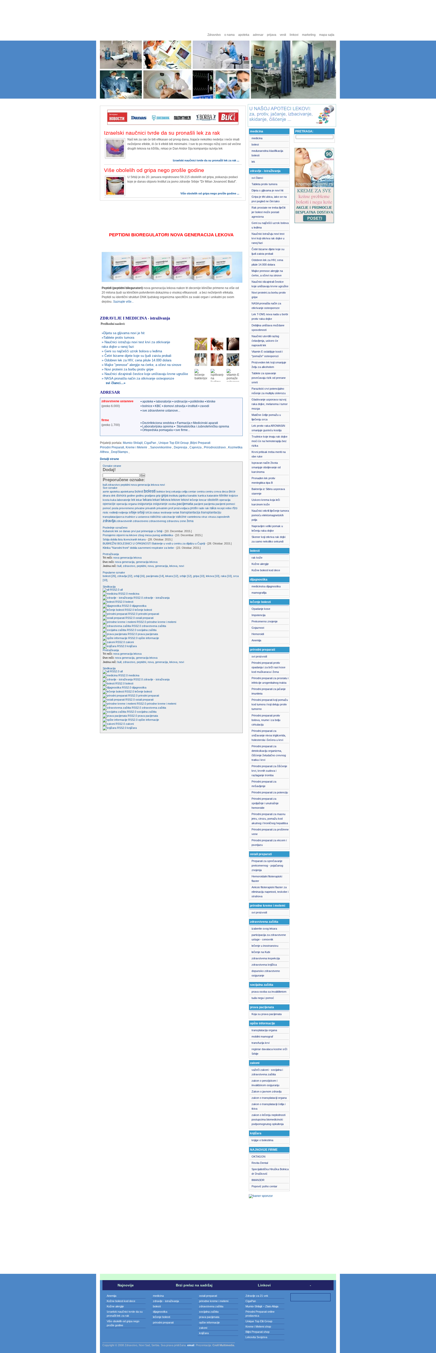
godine (131, 495)
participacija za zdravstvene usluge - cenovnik (269, 937)
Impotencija (258, 615)
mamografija (259, 592)
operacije (109, 503)
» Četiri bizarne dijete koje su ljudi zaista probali (136, 356)
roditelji (113, 512)
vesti (283, 35)
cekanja (176, 491)
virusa (212, 516)
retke (228, 508)
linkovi (294, 35)
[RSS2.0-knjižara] (114, 646)
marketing (309, 35)
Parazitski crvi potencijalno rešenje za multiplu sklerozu (269, 391)
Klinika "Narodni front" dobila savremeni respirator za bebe (138, 547)
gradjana (150, 495)
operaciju (121, 503)
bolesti (150, 491)
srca (148, 512)
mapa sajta (326, 35)
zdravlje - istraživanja (157, 597)
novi (162, 484)
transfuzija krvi (260, 1042)
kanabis (192, 495)
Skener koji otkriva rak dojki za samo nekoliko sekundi (268, 539)
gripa (164, 495)
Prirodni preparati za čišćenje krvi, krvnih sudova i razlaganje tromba (269, 771)
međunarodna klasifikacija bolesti (267, 153)
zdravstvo (113, 484)
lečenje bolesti (143, 609)
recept (221, 508)
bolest (139, 491)
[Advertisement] (218, 14)
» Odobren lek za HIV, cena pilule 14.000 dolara (136, 360)
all (121, 589)
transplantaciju (211, 512)
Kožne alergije (260, 563)
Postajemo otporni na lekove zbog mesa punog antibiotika (138, 535)
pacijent (198, 503)
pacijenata (185, 504)
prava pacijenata (148, 634)
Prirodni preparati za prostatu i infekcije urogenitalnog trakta (270, 680)
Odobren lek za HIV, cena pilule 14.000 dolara (267, 262)
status (156, 512)
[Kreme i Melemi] (314, 222)
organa (132, 503)
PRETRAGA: (304, 131)
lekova (155, 484)
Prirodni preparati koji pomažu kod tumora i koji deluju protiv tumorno (270, 704)
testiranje (166, 512)
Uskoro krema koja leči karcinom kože (266, 502)
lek (133, 500)
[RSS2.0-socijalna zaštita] (119, 629)
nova (134, 484)
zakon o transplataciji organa (269, 1097)
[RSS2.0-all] (111, 589)
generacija (144, 484)
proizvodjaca (181, 508)
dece (232, 491)
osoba (172, 503)
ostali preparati (144, 617)
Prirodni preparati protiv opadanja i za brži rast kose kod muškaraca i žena (268, 667)
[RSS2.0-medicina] (115, 593)
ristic (105, 512)
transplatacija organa (264, 1030)
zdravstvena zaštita (154, 625)
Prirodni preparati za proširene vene (270, 832)
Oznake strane (112, 465)
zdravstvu (173, 521)
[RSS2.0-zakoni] (114, 642)
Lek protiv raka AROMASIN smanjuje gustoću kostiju (268, 428)
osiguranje (160, 503)
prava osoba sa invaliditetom (269, 991)
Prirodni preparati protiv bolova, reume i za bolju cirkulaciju (266, 720)
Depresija (180, 447)
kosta (106, 499)
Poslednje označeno (115, 527)
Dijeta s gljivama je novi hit (267, 190)
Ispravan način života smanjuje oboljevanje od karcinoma (266, 467)
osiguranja (145, 504)
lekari (156, 500)
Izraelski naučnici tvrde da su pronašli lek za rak (162, 133)
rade (201, 508)
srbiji (141, 512)
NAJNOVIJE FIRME (264, 1150)
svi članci (257, 177)
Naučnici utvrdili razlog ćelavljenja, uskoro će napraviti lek (265, 341)
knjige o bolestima (262, 1140)
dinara (106, 495)
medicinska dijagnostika (266, 586)
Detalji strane (109, 459)
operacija (224, 499)
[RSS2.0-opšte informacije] (120, 638)
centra (201, 491)
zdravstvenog (157, 521)
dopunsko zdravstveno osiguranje (266, 973)
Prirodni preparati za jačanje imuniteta (269, 691)
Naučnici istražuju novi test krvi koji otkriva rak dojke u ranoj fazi (268, 238)
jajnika (183, 495)
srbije (133, 512)
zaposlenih (223, 516)
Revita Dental (260, 1162)
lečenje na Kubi (261, 952)
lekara (147, 500)
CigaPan (150, 443)
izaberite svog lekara (264, 928)
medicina (133, 593)
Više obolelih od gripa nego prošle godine (154, 170)
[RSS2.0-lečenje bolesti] (118, 609)
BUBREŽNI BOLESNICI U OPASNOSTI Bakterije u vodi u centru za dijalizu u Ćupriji (154, 543)
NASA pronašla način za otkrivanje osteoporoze (266, 305)
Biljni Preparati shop (257, 1331)
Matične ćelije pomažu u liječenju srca (266, 417)
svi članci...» (113, 383)
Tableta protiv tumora (264, 184)
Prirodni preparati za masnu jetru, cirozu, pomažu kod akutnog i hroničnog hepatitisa (270, 819)
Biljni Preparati (200, 443)
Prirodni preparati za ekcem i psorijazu (269, 842)
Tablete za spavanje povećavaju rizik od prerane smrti (269, 378)
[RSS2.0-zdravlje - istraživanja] (123, 597)
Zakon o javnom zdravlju (267, 1091)
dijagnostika (139, 605)
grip (158, 495)
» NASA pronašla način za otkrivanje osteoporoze (138, 378)
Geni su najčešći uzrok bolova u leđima (270, 225)
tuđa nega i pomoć (263, 997)
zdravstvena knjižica (264, 964)
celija (184, 491)
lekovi (185, 500)
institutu (173, 495)
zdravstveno (140, 521)
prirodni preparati (148, 613)
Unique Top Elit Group (173, 443)
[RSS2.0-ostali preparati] (119, 617)
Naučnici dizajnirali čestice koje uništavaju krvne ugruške (270, 284)
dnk (113, 495)
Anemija (256, 640)
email (190, 1345)
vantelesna (194, 516)
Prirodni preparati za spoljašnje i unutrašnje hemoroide (265, 803)
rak (207, 508)
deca (225, 491)
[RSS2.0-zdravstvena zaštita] (122, 625)
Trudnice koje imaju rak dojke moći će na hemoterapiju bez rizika (269, 441)
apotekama (127, 491)
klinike (223, 495)
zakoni (130, 642)
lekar (139, 499)
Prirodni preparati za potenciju (270, 792)
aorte (106, 491)
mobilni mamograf (262, 1036)
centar (192, 491)
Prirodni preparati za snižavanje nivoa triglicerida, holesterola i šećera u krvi (269, 735)
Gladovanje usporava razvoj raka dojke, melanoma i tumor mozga (270, 404)
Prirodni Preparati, (112, 447)
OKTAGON (258, 1156)
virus (204, 516)
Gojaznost (258, 627)
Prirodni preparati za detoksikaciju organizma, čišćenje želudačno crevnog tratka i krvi (269, 753)
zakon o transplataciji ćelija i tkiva (268, 1106)
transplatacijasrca (113, 516)
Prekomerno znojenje (265, 621)
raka (213, 508)
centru (209, 491)
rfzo (234, 508)
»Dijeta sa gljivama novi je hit (123, 333)
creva (217, 491)
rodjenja (123, 512)
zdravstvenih (124, 521)
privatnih (150, 508)
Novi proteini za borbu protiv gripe (269, 295)
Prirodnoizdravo (215, 447)
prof (170, 508)
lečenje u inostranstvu (265, 945)
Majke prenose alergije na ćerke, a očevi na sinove (267, 273)
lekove (175, 500)
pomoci (230, 503)
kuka (113, 499)
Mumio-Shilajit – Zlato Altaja (262, 1306)
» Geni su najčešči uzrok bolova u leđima (132, 351)
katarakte (213, 495)
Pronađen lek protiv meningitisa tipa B (263, 480)
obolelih (213, 500)
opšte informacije (148, 638)
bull (105, 484)
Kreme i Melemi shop (258, 1326)
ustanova (143, 516)
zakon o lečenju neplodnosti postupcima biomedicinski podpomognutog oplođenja (268, 1119)
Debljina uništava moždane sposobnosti (268, 327)
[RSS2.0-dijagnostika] (117, 605)
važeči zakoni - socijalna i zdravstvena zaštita (267, 1072)
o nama (229, 35)
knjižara (132, 646)
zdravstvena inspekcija (266, 958)
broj (168, 491)
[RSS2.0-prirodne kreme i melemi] (124, 621)
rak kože (257, 557)
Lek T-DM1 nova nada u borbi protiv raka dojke (270, 316)
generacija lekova (146, 561)
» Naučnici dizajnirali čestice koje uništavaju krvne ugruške (145, 374)
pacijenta (209, 503)
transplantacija (190, 512)
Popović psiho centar (264, 1186)
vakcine (181, 517)
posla (115, 508)
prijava (271, 35)
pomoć (107, 508)
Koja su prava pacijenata (267, 1014)
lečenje (194, 499)
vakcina (155, 517)
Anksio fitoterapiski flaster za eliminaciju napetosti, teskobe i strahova (270, 892)
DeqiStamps (119, 452)
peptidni (125, 484)
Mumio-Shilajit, (133, 443)
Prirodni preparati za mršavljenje (264, 784)
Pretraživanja (111, 554)
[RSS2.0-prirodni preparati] (120, 613)
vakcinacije (168, 516)
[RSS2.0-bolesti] (114, 601)
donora (121, 495)
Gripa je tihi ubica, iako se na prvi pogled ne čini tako (269, 199)
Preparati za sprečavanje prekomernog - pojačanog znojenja (267, 865)
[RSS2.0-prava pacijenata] (120, 634)
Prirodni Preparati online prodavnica (260, 1313)
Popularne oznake (114, 572)
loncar (203, 499)
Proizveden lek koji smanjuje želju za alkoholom (269, 364)
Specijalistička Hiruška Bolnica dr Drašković (270, 1171)
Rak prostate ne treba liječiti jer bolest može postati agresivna (268, 212)
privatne (140, 508)
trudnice (130, 516)
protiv (194, 508)
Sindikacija (109, 586)
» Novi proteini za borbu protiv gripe (127, 369)
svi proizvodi (259, 656)
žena (190, 521)
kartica (202, 495)
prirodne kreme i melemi (161, 621)
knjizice (233, 495)
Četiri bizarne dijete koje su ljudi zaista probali (268, 251)
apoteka (243, 35)
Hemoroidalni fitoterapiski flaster (267, 878)
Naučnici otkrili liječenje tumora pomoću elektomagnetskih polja (270, 515)
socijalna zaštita (146, 629)
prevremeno (126, 508)
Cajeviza (195, 447)
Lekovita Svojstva (256, 1337)
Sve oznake (110, 487)
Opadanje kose (261, 608)
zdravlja (109, 521)
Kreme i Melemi (137, 447)
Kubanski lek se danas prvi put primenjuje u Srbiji (133, 531)
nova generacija (124, 561)
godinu (140, 495)
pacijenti (220, 503)
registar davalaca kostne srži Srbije (269, 1051)
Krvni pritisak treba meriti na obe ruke (269, 454)
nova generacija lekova (127, 557)
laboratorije (123, 499)
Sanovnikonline (161, 447)
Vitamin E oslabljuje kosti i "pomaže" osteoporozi (267, 354)
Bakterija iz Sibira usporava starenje (268, 491)
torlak (176, 512)
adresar (258, 35)
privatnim (162, 508)
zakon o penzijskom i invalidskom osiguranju (265, 1083)
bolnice (160, 491)
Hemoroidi (258, 634)
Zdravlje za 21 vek (257, 1295)
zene (183, 521)
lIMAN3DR (258, 1180)
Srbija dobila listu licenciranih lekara (124, 539)
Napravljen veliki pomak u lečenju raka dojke (267, 528)
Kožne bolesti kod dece (266, 570)
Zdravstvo (214, 35)
